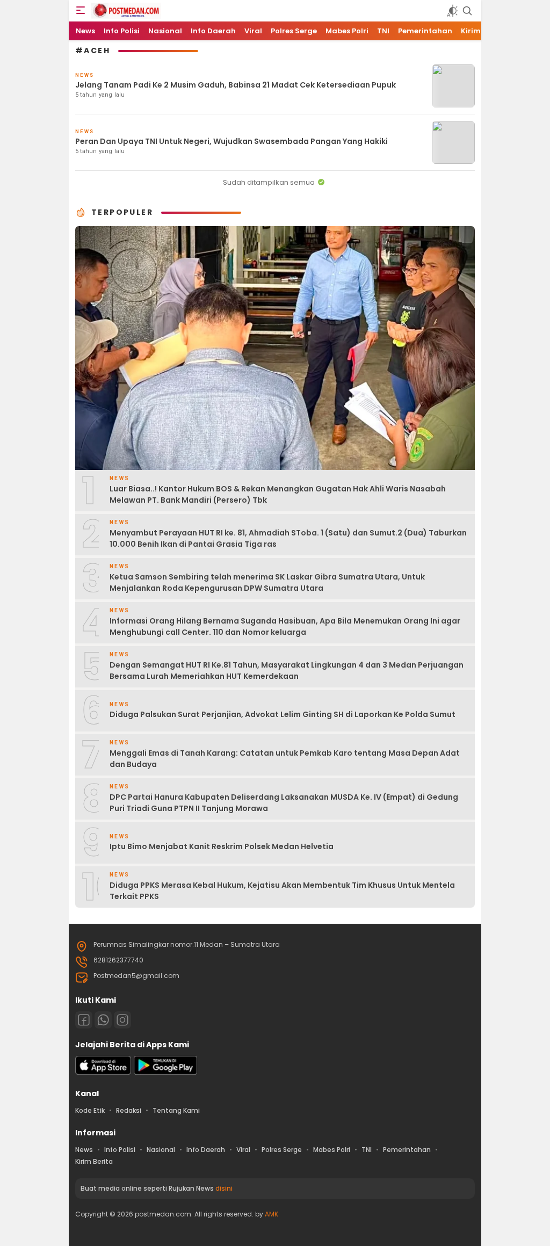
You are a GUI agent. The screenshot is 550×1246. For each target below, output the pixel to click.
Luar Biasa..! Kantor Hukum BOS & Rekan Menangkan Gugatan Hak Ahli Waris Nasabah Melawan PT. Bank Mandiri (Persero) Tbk (278, 494)
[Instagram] (122, 1019)
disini (224, 1188)
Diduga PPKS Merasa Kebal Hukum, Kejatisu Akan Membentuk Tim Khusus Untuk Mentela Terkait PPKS (282, 891)
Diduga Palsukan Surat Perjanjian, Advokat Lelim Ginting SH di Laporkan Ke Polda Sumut (282, 714)
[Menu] (81, 11)
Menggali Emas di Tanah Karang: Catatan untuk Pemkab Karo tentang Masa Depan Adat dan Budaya (285, 759)
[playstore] (165, 1072)
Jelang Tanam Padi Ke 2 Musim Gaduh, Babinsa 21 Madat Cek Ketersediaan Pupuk (235, 84)
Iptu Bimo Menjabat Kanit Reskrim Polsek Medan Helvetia (222, 846)
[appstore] (103, 1072)
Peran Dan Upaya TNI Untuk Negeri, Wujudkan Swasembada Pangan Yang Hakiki (231, 141)
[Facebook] (83, 1019)
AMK (271, 1214)
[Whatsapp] (103, 1019)
